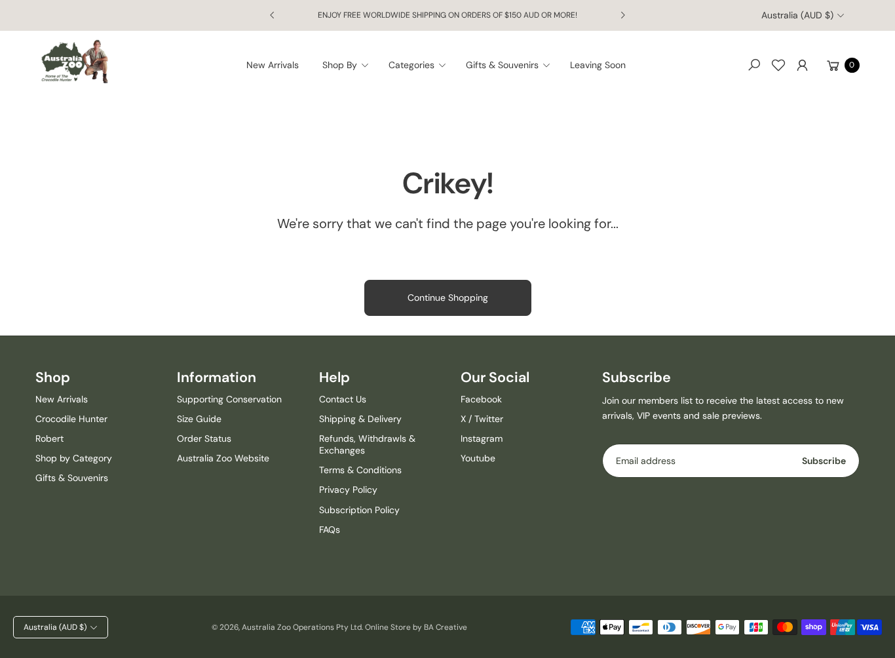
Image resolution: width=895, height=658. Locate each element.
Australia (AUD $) (797, 15)
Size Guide (199, 419)
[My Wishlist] (778, 65)
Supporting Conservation (229, 399)
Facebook (481, 399)
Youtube (478, 458)
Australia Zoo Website (223, 458)
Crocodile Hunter (71, 419)
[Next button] (622, 15)
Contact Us (342, 399)
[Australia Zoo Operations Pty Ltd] (74, 62)
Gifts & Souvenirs (71, 478)
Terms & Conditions (360, 470)
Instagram (482, 438)
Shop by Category (73, 458)
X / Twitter (482, 419)
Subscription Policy (359, 510)
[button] (349, 65)
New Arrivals (61, 399)
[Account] (802, 64)
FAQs (329, 529)
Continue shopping (448, 297)
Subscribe (824, 461)
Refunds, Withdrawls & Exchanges (367, 444)
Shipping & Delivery (360, 419)
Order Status (204, 438)
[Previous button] (272, 15)
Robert (49, 438)
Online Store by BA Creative (416, 627)
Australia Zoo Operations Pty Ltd (302, 627)
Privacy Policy (348, 489)
